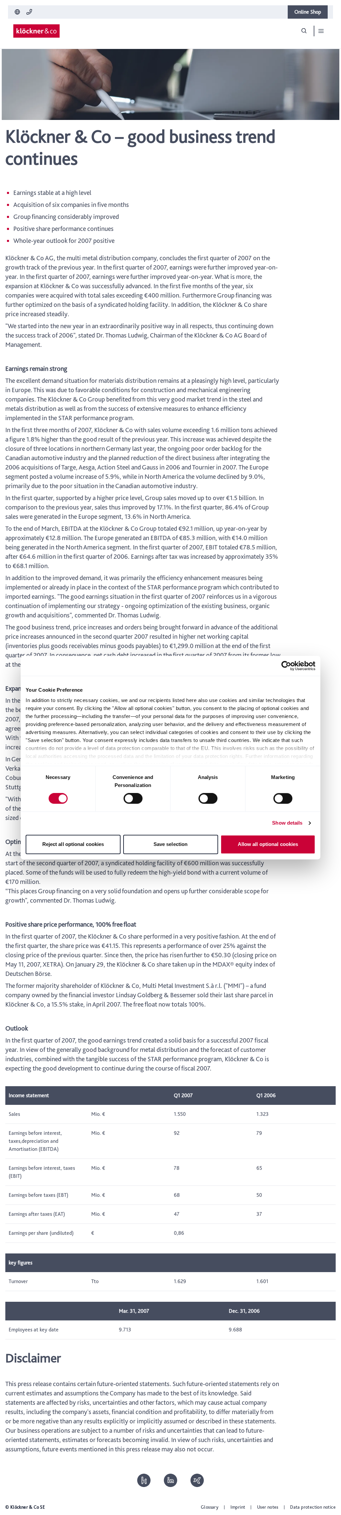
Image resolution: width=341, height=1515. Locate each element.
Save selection (170, 844)
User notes (267, 1507)
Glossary (209, 1507)
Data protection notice (313, 1507)
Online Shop (307, 12)
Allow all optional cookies (268, 844)
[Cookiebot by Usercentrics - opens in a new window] (286, 666)
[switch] (133, 798)
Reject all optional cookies (73, 844)
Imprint (237, 1507)
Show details (287, 823)
